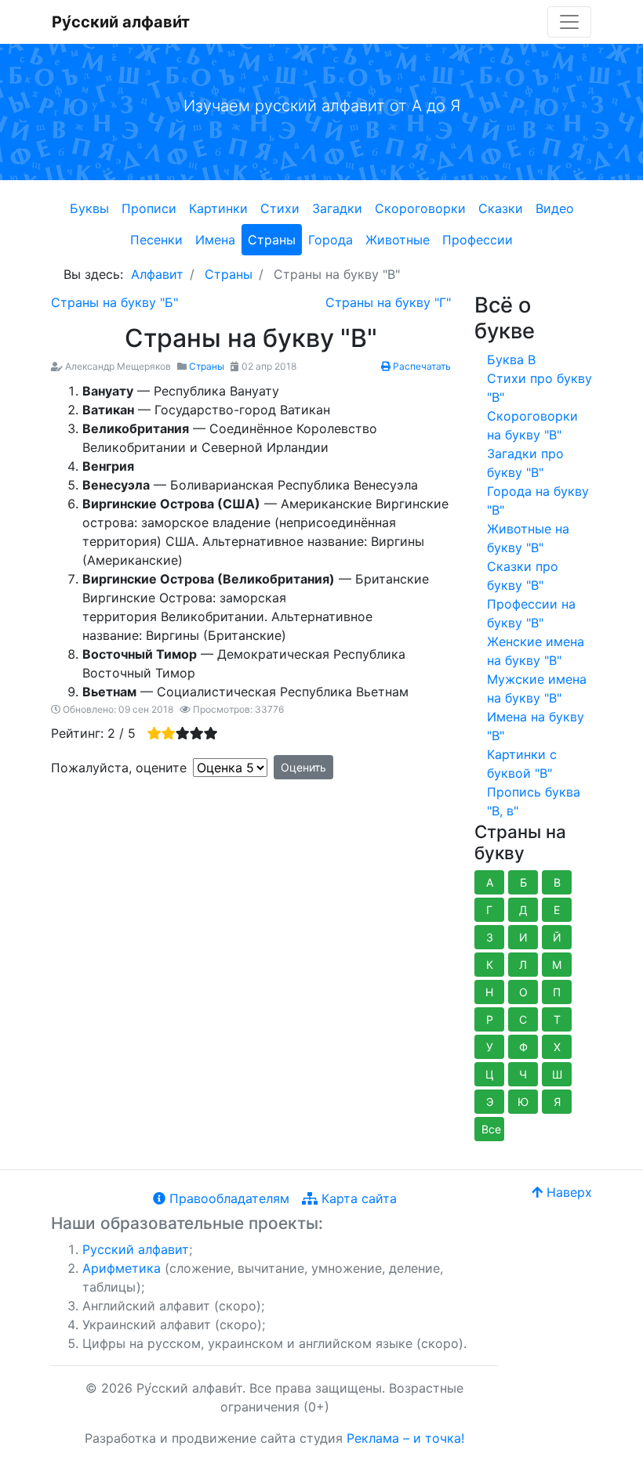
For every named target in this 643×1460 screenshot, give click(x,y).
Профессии (477, 240)
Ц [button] (489, 1074)
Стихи (280, 208)
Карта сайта (357, 1198)
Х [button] (557, 1046)
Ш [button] (557, 1074)
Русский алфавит (135, 1249)
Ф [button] (523, 1046)
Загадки (337, 208)
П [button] (557, 992)
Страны (272, 240)
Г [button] (489, 909)
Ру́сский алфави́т (121, 22)
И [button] (523, 937)
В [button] (557, 882)
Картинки (218, 208)
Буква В (511, 359)
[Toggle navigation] (569, 22)
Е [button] (557, 909)
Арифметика (121, 1268)
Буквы (89, 208)
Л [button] (523, 964)
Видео (555, 208)
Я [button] (557, 1101)
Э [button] (489, 1101)
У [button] (489, 1046)
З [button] (489, 937)
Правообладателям (227, 1198)
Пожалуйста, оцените (119, 767)
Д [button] (523, 909)
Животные (397, 240)
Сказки (500, 208)
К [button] (489, 964)
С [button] (523, 1019)
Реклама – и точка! (405, 1438)
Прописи (149, 208)
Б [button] (523, 882)
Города (330, 240)
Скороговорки (420, 208)
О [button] (523, 992)
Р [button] (489, 1019)
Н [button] (489, 992)
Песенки (156, 240)
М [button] (556, 964)
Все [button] (491, 1129)
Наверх (567, 1192)
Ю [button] (523, 1101)
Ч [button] (523, 1074)
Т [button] (557, 1019)
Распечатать (421, 366)
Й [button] (557, 937)
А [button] (489, 882)
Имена (215, 240)
